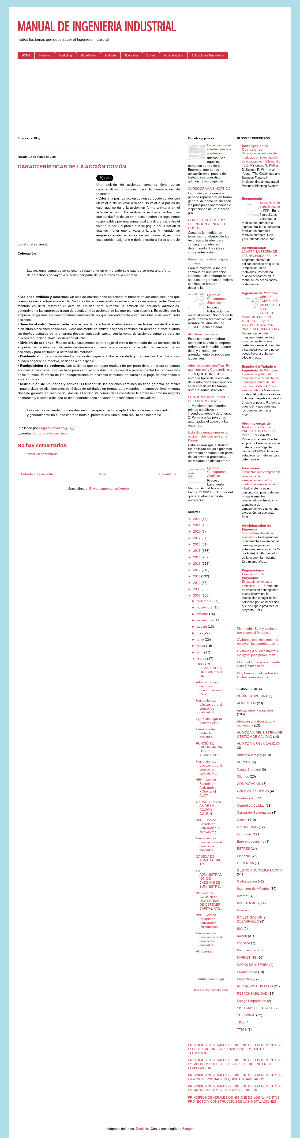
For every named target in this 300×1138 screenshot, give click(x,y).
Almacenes (204, 951)
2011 (197, 576)
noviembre (205, 607)
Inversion (45, 55)
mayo (201, 646)
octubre (203, 614)
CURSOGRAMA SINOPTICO (209, 188)
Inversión (244, 910)
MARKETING (246, 957)
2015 (197, 550)
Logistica (243, 943)
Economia (131, 55)
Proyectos (244, 979)
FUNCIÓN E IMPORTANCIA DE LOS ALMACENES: (208, 399)
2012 (197, 570)
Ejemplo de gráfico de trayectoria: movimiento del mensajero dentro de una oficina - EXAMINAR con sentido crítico (260, 382)
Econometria (252, 198)
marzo (202, 658)
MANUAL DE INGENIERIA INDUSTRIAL (97, 26)
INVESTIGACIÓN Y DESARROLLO (251, 919)
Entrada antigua (164, 474)
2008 (197, 595)
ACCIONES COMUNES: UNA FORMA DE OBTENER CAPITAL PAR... (209, 900)
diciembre (204, 601)
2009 (197, 589)
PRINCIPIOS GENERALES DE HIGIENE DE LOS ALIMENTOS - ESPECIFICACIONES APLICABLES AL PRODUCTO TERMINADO (235, 1049)
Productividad (247, 972)
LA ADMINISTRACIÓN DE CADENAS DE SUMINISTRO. (209, 878)
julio (200, 633)
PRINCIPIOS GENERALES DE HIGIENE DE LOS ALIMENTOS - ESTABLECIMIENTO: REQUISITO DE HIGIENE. (235, 1088)
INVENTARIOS (248, 903)
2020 (197, 531)
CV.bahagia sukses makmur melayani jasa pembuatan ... (258, 641)
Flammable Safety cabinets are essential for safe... (257, 630)
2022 (197, 519)
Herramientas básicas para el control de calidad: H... (209, 706)
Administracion (173, 55)
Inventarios (251, 468)
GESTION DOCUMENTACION (259, 870)
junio (201, 639)
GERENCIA (245, 863)
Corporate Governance (50, 433)
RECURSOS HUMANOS (255, 986)
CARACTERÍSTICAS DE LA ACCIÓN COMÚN (209, 808)
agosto (202, 626)
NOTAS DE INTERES (252, 965)
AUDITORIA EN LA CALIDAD (258, 743)
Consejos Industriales (253, 791)
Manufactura (89, 55)
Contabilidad (246, 798)
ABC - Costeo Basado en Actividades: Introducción (207, 920)
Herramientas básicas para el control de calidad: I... (209, 844)
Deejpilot (142, 1129)
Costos (150, 55)
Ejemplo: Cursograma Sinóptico (216, 299)
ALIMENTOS (246, 703)
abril (200, 652)
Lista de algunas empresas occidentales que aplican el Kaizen (208, 436)
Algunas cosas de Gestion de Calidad (257, 425)
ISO (240, 928)
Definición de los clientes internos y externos (219, 149)
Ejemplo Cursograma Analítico (216, 472)
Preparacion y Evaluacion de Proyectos (253, 574)
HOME (26, 55)
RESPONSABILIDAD (252, 993)
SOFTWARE (246, 1015)
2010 (197, 583)
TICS (240, 1022)
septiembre (205, 620)
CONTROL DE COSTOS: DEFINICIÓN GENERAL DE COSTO (208, 224)
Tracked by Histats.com (210, 990)
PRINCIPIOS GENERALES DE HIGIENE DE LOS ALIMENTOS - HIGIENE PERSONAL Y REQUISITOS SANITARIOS (235, 1077)
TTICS (242, 1029)
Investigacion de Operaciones (255, 147)
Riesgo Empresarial (251, 1001)
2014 (197, 557)
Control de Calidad (251, 805)
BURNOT (244, 762)
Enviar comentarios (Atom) (109, 488)
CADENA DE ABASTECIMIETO (208, 860)
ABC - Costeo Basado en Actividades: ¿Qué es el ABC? (206, 787)
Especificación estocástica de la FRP (270, 206)
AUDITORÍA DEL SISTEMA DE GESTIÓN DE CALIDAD (259, 734)
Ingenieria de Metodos (260, 293)
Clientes (243, 776)
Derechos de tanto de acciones (205, 733)
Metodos (110, 55)
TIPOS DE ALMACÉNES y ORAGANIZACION (209, 670)
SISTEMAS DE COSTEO (255, 1008)
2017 (197, 538)
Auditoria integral (249, 755)
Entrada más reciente (37, 474)
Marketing (65, 55)
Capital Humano (249, 769)
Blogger (188, 1129)
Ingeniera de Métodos (253, 888)
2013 (197, 563)
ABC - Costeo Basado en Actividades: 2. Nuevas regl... (208, 826)
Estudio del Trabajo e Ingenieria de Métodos (260, 368)
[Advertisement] (150, 99)
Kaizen (242, 936)
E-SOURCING (247, 827)
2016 (197, 544)
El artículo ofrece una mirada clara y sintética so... (258, 664)
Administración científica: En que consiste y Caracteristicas (210, 367)
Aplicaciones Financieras (208, 55)
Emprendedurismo (250, 841)
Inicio (103, 474)
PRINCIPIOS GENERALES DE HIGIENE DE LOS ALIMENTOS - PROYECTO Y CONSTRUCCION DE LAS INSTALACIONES (235, 1099)
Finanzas (244, 856)
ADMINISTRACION (251, 696)
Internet (242, 896)
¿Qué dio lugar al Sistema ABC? (209, 721)
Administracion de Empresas (256, 527)
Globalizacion (247, 881)
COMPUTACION (249, 784)
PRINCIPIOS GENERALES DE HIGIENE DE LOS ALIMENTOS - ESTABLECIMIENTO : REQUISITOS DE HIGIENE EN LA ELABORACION (235, 1064)
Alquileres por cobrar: (204, 334)
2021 (197, 525)
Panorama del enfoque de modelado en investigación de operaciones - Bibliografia (261, 157)
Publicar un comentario (40, 454)
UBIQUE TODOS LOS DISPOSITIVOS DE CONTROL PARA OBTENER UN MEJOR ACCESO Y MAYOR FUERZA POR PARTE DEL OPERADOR (261, 313)
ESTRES (243, 848)
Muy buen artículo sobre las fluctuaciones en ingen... (257, 675)
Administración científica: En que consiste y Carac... (208, 688)
